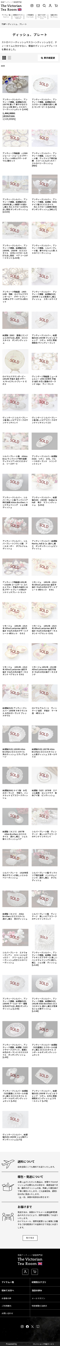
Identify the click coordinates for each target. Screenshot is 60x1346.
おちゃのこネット (25, 1343)
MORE (30, 1238)
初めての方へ (8, 1290)
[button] (6, 16)
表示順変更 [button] (49, 57)
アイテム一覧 (8, 1282)
